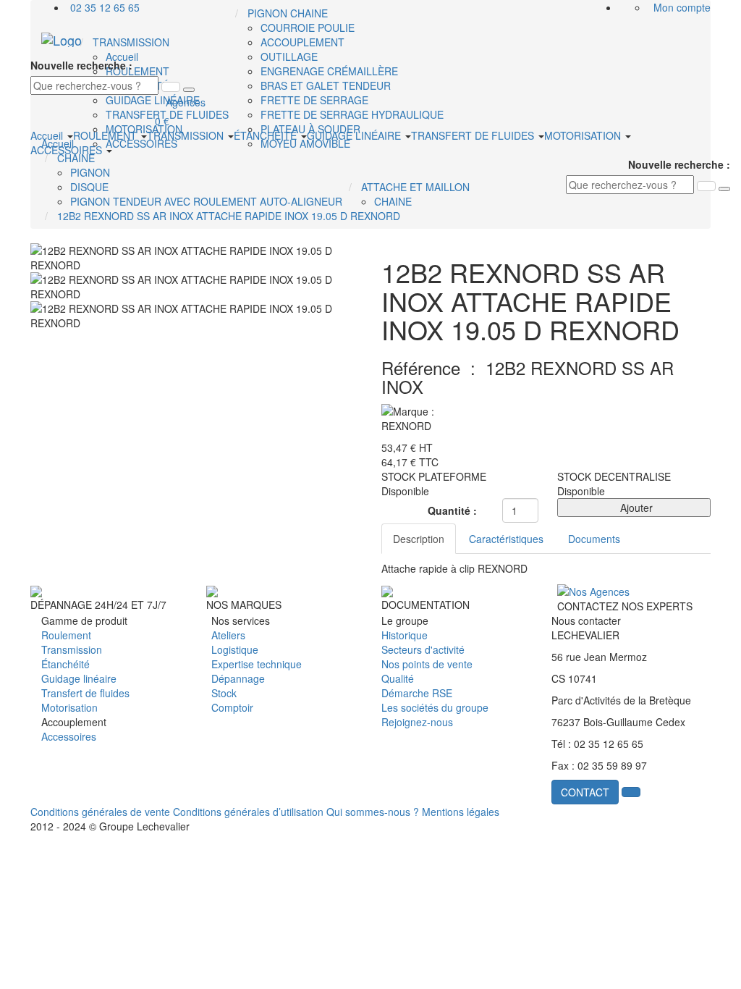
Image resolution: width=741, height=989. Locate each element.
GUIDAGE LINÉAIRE (355, 135)
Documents (594, 538)
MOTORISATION (584, 135)
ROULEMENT (106, 135)
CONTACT (585, 792)
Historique (404, 635)
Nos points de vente (427, 664)
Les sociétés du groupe (434, 707)
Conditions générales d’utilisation (248, 811)
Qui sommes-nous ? (372, 811)
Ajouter (633, 507)
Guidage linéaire (79, 678)
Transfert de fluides (85, 693)
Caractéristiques (506, 538)
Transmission (71, 649)
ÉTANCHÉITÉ (267, 135)
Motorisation (69, 707)
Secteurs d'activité (423, 649)
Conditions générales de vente (100, 811)
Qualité (397, 678)
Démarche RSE (416, 693)
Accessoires (68, 736)
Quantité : (452, 510)
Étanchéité (65, 664)
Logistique (234, 649)
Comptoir (232, 707)
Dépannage (238, 678)
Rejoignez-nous (417, 722)
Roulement (66, 635)
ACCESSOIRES (67, 150)
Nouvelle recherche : (81, 65)
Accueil (48, 135)
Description (418, 538)
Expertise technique (256, 664)
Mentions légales (460, 811)
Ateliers (228, 635)
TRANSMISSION (186, 135)
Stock (224, 693)
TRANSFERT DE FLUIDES (474, 135)
